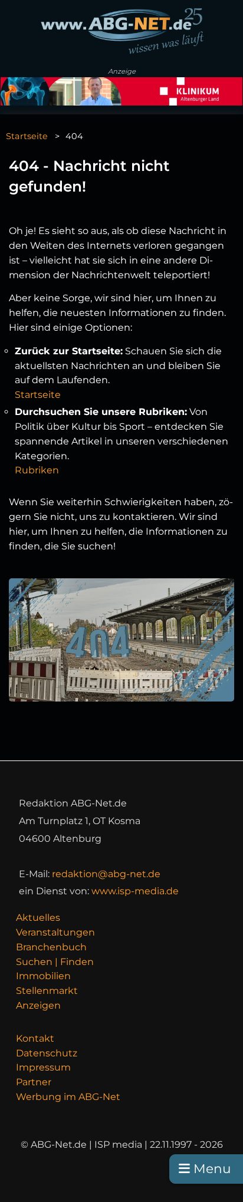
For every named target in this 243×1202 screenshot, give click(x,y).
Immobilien (43, 976)
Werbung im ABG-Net (68, 1096)
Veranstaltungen (55, 932)
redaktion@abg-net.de (106, 874)
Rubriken (37, 470)
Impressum (43, 1067)
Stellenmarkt (47, 990)
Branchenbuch (51, 947)
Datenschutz (46, 1053)
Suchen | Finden (55, 961)
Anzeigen (38, 1005)
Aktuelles (38, 917)
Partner (33, 1082)
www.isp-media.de (135, 891)
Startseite (27, 136)
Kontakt (35, 1038)
